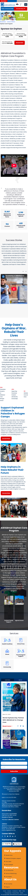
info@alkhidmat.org (10, 830)
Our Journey (8, 884)
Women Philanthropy (11, 873)
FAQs (23, 891)
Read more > (7, 726)
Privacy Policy (15, 893)
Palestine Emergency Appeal (13, 858)
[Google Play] (7, 843)
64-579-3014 (12, 797)
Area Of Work (11, 21)
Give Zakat (3, 1)
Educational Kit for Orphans (7, 42)
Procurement (8, 893)
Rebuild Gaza (8, 855)
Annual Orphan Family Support (20, 35)
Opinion (20, 680)
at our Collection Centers (11, 819)
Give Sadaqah (9, 864)
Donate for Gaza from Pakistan (11, 794)
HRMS (20, 891)
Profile (21, 893)
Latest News (7, 680)
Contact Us (15, 891)
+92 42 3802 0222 (10, 829)
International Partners (22, 1)
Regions (7, 887)
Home (4, 891)
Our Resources (9, 870)
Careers (9, 891)
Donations (3, 21)
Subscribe (14, 771)
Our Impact (8, 876)
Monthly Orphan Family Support (7, 35)
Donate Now (20, 9)
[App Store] (17, 843)
